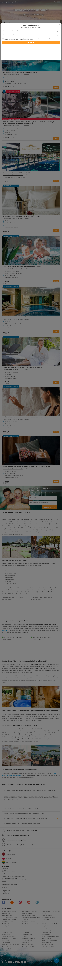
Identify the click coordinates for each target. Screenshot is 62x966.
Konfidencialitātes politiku (11, 39)
